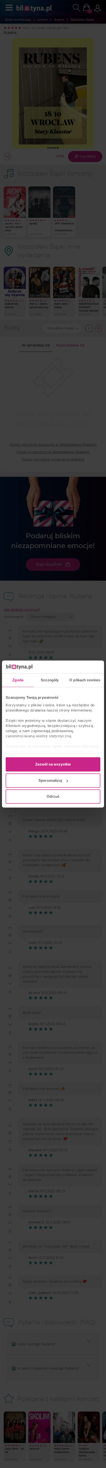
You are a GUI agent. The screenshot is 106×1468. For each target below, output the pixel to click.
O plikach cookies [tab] (84, 680)
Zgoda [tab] (17, 680)
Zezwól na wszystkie (53, 764)
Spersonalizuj (50, 780)
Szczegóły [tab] (50, 680)
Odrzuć (53, 796)
